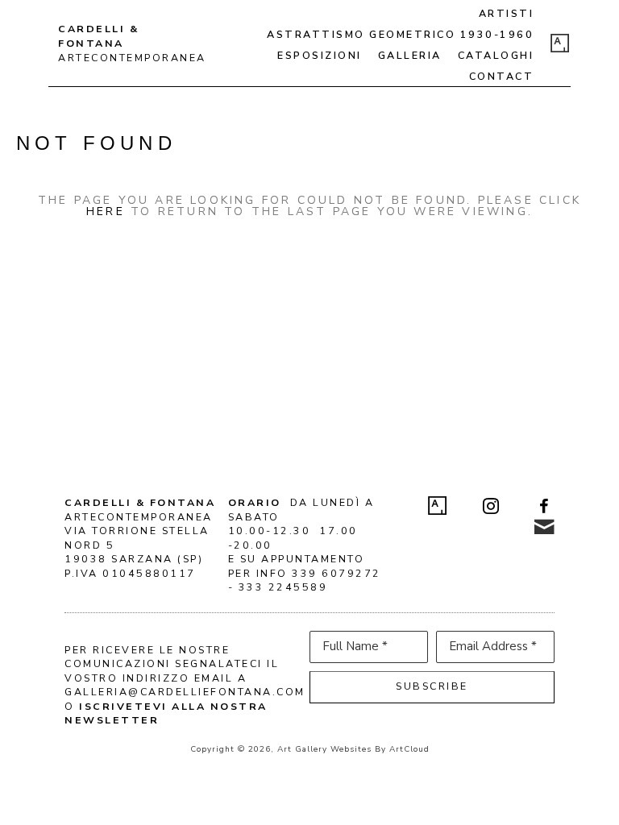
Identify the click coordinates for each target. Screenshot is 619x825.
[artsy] (560, 43)
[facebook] (544, 505)
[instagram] (490, 505)
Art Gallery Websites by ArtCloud (353, 749)
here (105, 211)
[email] (544, 526)
